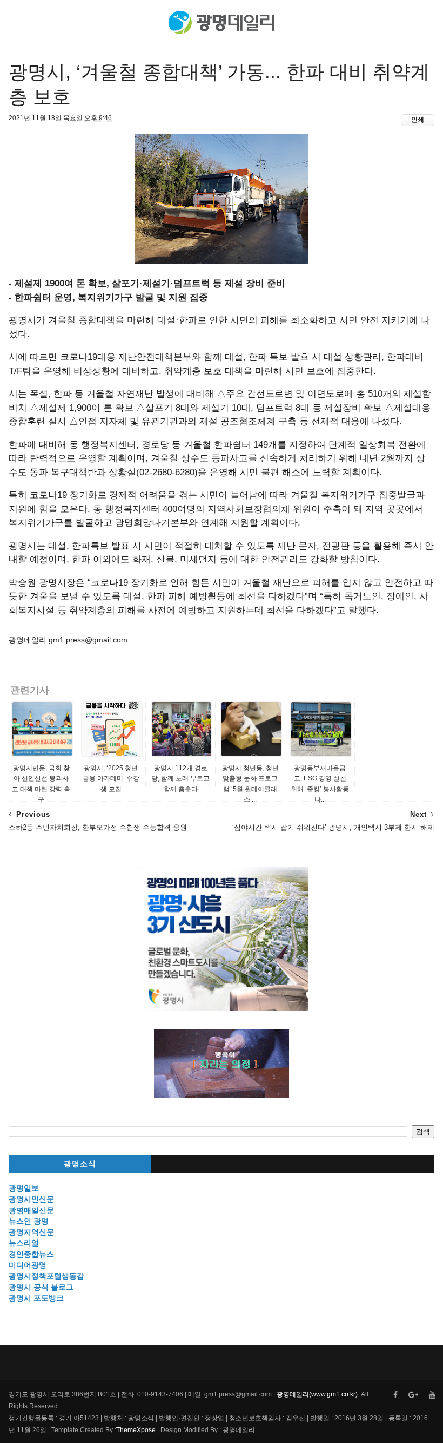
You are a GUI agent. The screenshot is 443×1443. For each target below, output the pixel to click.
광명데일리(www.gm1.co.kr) (317, 1394)
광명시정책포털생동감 (46, 1275)
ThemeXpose (136, 1430)
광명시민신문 (31, 1199)
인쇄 (417, 119)
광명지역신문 (31, 1232)
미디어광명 (27, 1265)
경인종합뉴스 (31, 1254)
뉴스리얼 (24, 1242)
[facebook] (395, 1395)
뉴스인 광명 (29, 1221)
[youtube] (432, 1395)
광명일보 (24, 1188)
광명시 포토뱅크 (36, 1298)
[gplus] (413, 1395)
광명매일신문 (31, 1210)
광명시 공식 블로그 (41, 1287)
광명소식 (80, 1164)
